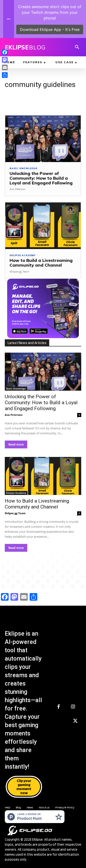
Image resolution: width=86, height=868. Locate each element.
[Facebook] (58, 707)
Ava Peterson (17, 189)
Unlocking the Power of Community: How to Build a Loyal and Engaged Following (41, 178)
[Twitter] (75, 721)
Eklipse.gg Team (19, 271)
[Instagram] (73, 707)
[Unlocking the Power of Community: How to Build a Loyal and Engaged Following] (43, 138)
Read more (16, 444)
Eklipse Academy (23, 255)
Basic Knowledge (24, 168)
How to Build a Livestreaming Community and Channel (41, 263)
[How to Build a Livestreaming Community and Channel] (43, 225)
